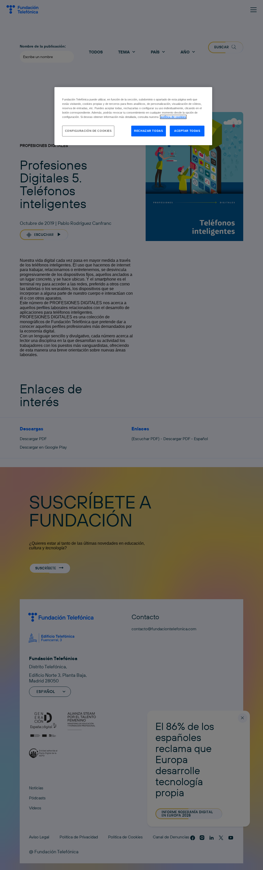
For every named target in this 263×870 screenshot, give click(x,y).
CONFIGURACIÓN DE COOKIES (88, 130)
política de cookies (173, 116)
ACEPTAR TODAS (187, 130)
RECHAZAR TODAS (148, 130)
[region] (133, 116)
